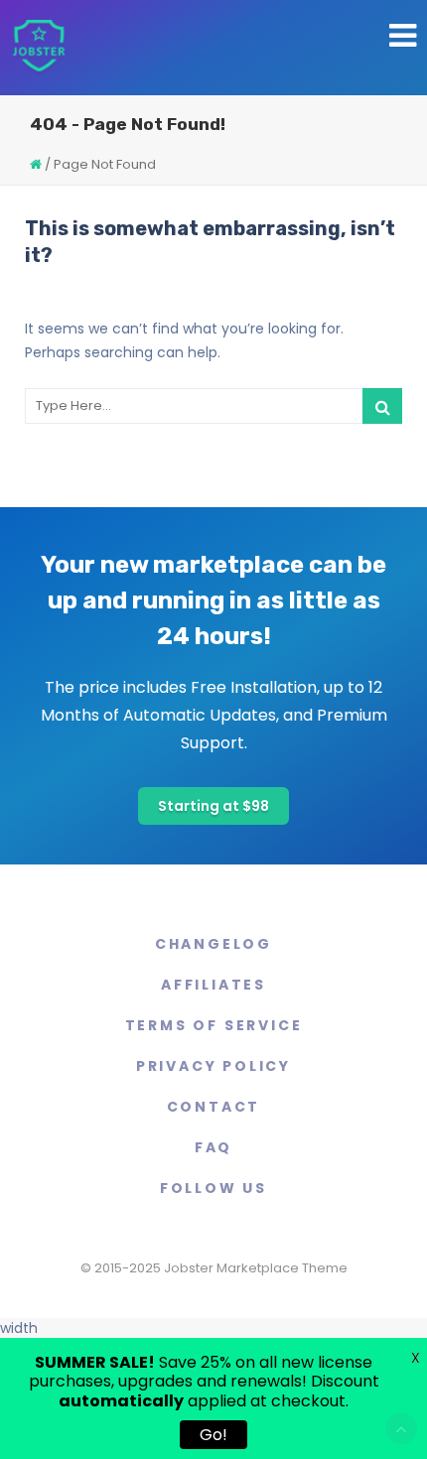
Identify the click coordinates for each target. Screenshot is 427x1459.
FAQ (213, 1147)
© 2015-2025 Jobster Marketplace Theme (214, 1268)
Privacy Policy (213, 1066)
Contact (214, 1107)
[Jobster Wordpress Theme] (38, 47)
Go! (213, 1434)
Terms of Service (214, 1025)
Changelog (213, 944)
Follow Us (213, 1188)
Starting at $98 (213, 806)
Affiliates (213, 985)
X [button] (415, 1358)
